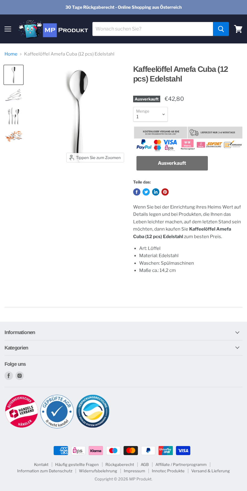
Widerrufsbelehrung (98, 470)
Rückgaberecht (119, 464)
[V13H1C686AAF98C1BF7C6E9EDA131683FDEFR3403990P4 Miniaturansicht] (13, 136)
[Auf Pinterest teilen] (165, 192)
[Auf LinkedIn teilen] (155, 192)
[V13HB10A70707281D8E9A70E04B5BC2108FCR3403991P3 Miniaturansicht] (13, 116)
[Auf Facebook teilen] (136, 192)
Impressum (134, 470)
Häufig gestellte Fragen (77, 464)
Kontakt (41, 464)
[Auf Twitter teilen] (146, 192)
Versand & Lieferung (210, 470)
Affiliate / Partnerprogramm (181, 464)
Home (11, 54)
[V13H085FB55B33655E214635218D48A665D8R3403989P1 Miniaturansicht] (13, 74)
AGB (145, 464)
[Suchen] (221, 29)
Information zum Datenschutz (44, 470)
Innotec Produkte (168, 470)
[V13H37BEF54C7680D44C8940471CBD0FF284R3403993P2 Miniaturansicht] (13, 95)
